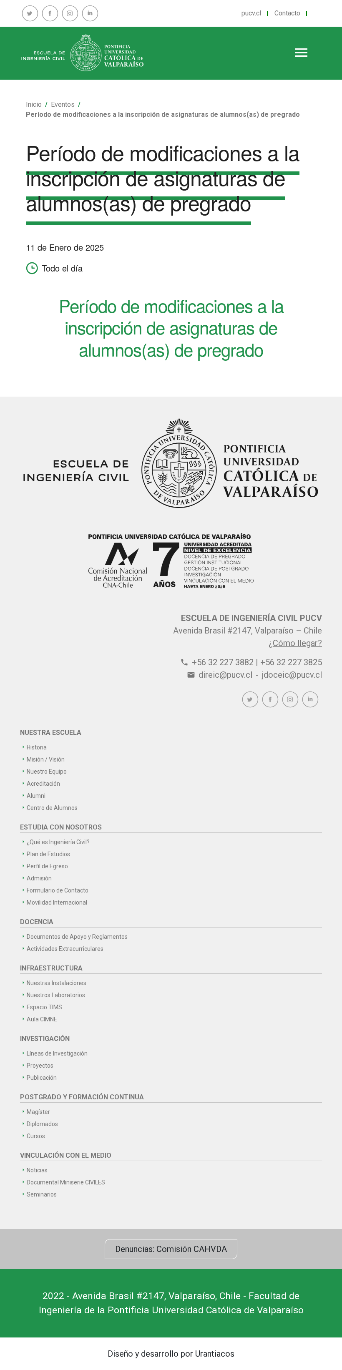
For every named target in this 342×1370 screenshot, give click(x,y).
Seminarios (42, 1194)
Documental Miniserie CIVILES (66, 1182)
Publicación (42, 1077)
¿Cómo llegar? (295, 643)
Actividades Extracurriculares (65, 948)
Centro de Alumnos (52, 807)
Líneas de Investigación (57, 1053)
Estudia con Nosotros (61, 827)
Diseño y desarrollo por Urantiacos (171, 1354)
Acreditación (43, 783)
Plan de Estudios (48, 854)
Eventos (63, 104)
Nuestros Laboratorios (56, 995)
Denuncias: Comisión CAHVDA (171, 1249)
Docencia (36, 922)
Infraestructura (51, 968)
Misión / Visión (46, 759)
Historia (37, 747)
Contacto (287, 13)
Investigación (45, 1039)
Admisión (39, 878)
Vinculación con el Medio (65, 1155)
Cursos (36, 1136)
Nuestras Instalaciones (56, 983)
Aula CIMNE (42, 1019)
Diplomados (42, 1124)
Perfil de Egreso (47, 866)
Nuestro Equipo (47, 771)
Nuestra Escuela (50, 733)
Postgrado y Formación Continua (82, 1097)
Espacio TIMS (44, 1007)
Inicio (34, 104)
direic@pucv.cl (225, 675)
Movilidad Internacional (57, 902)
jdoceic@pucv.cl (292, 675)
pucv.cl (251, 13)
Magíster (38, 1112)
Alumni (36, 795)
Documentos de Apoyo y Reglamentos (77, 936)
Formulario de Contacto (57, 890)
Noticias (37, 1170)
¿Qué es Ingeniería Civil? (58, 842)
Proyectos (40, 1065)
